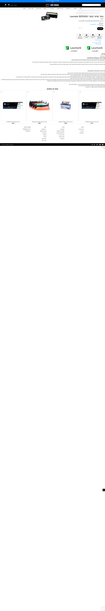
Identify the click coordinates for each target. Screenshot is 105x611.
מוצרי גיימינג (30, 8)
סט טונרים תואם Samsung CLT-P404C (39, 121)
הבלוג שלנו (62, 138)
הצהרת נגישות (61, 136)
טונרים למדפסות (60, 8)
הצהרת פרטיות (61, 134)
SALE (81, 8)
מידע (100, 41)
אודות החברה (81, 129)
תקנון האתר (62, 129)
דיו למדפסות (68, 8)
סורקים (45, 8)
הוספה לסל (100, 28)
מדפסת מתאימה (98, 40)
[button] (104, 490)
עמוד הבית (99, 10)
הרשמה (12, 5)
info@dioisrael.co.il (26, 129)
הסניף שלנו (82, 133)
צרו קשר (82, 131)
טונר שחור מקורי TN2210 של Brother (66, 121)
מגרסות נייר (51, 8)
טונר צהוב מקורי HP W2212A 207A (91, 121)
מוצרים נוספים (98, 44)
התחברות (15, 5)
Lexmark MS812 (74, 51)
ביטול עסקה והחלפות (60, 133)
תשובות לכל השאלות (60, 131)
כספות (24, 8)
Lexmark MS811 (93, 24)
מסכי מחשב (38, 8)
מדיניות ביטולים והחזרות (96, 42)
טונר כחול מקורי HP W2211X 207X (13, 121)
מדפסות (75, 8)
